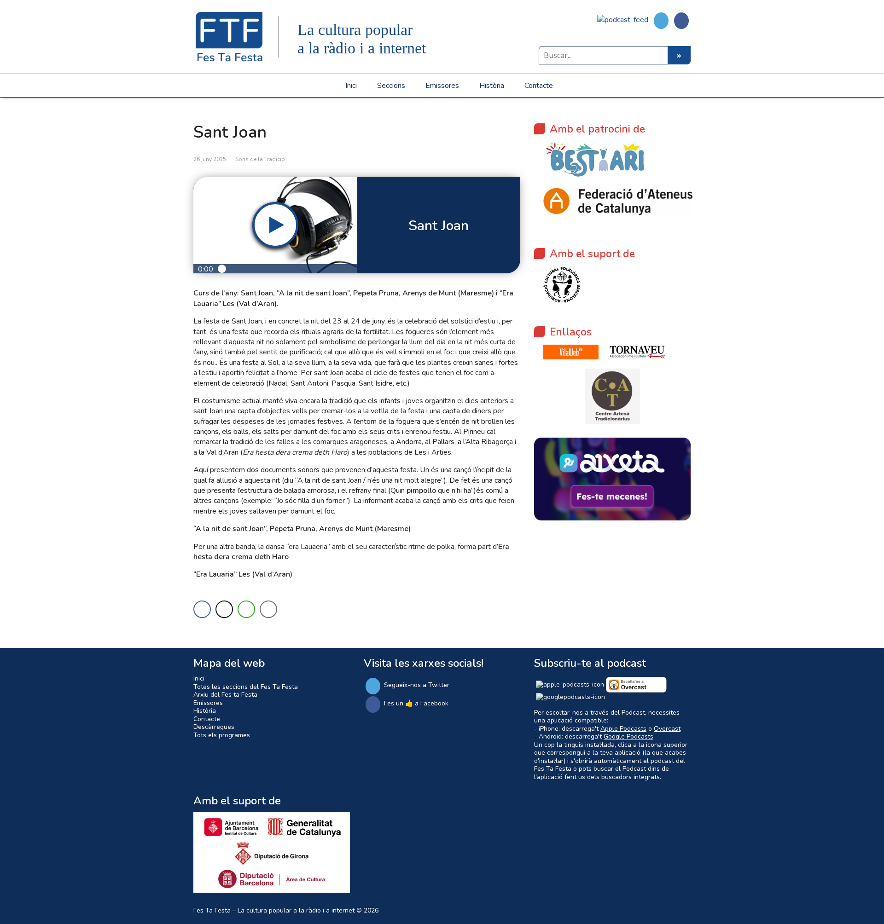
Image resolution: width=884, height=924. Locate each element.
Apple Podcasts (623, 728)
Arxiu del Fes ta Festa (225, 694)
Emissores (442, 86)
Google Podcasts (628, 736)
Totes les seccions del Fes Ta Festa (245, 686)
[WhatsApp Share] (246, 609)
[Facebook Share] (202, 609)
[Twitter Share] (224, 609)
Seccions (391, 86)
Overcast (667, 728)
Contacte (538, 86)
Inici (351, 86)
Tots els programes (221, 735)
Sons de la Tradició (260, 159)
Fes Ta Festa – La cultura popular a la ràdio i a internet (274, 910)
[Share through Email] (268, 609)
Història (491, 86)
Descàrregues (213, 726)
